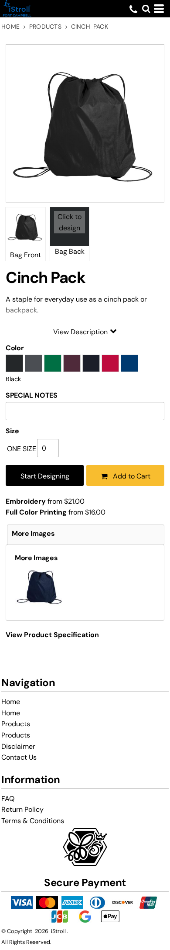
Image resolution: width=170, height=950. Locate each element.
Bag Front (25, 254)
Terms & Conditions (32, 820)
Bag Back (70, 251)
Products (45, 26)
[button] (146, 8)
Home (10, 26)
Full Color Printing (36, 512)
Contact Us (19, 757)
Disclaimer (18, 746)
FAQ (7, 798)
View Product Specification (52, 634)
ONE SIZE (21, 448)
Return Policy (22, 809)
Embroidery (26, 501)
